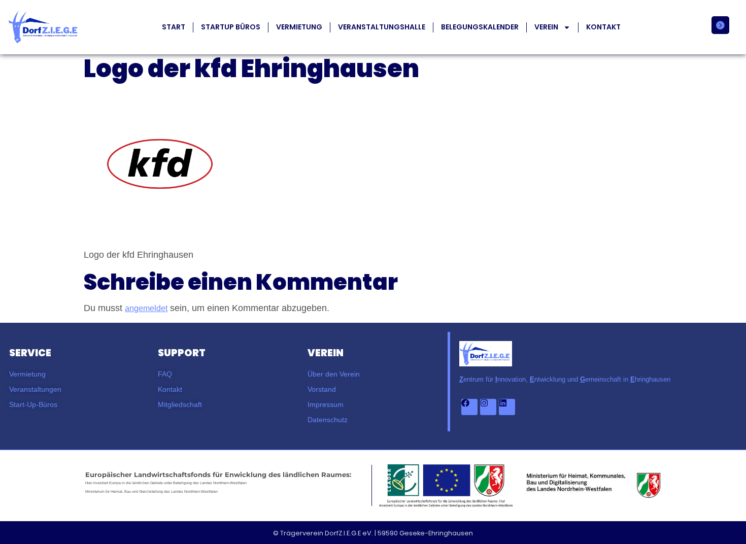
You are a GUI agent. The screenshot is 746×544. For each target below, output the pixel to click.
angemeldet (146, 308)
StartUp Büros (230, 27)
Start (173, 27)
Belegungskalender (480, 27)
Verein (546, 27)
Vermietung (299, 27)
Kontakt (603, 27)
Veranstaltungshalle (381, 27)
